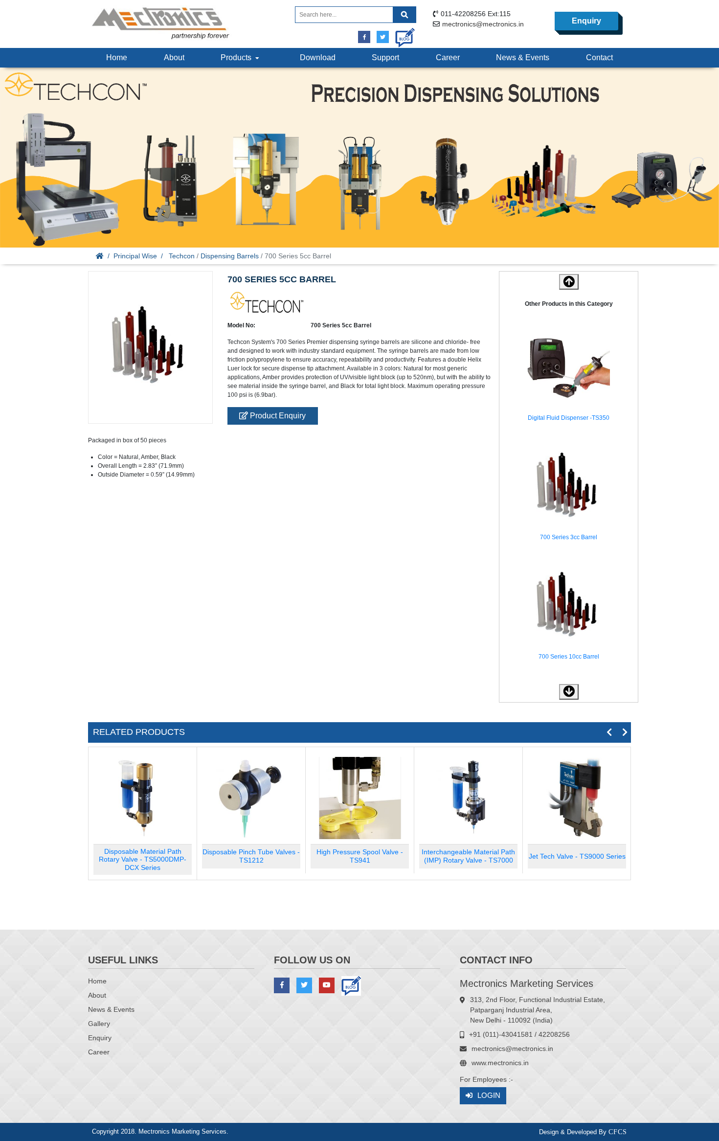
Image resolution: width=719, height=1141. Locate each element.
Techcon (182, 256)
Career (448, 57)
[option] (568, 375)
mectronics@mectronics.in (483, 24)
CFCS (617, 1132)
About (174, 57)
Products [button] (238, 57)
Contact (599, 57)
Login (488, 1095)
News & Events (522, 57)
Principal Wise (135, 256)
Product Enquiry (277, 415)
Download (318, 57)
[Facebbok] (364, 37)
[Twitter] (383, 37)
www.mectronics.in (500, 1063)
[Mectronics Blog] (401, 34)
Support (385, 57)
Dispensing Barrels (230, 256)
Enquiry (586, 21)
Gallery (99, 1023)
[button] (569, 692)
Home (116, 57)
